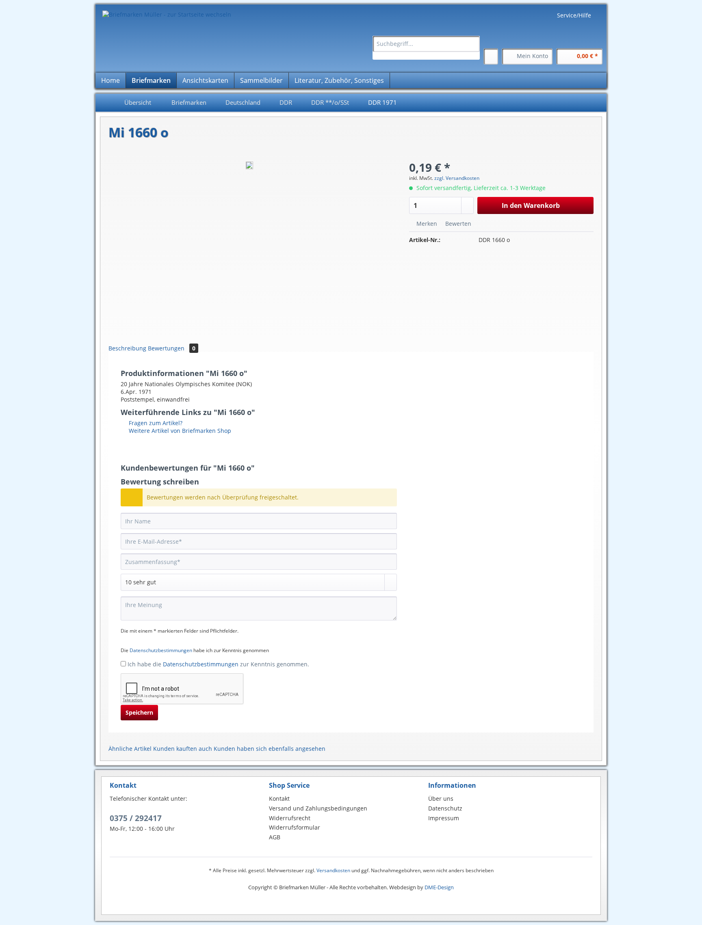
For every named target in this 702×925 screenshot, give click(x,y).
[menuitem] (426, 48)
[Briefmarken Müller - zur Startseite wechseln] (166, 14)
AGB (274, 837)
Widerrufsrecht (289, 818)
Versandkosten (333, 870)
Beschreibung (127, 348)
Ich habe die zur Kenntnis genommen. (218, 664)
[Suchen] (472, 44)
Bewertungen (171, 348)
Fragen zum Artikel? (154, 423)
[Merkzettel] (490, 56)
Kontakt (279, 798)
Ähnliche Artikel (130, 748)
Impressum (443, 818)
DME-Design (439, 887)
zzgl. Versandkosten (456, 178)
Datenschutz (445, 808)
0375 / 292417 (136, 818)
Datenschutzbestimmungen (161, 650)
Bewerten (457, 223)
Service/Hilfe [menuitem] (574, 15)
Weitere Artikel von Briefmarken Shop (179, 430)
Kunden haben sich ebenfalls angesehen (269, 748)
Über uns (440, 798)
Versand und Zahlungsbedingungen (318, 808)
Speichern (139, 712)
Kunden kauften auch (182, 748)
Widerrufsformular (294, 827)
